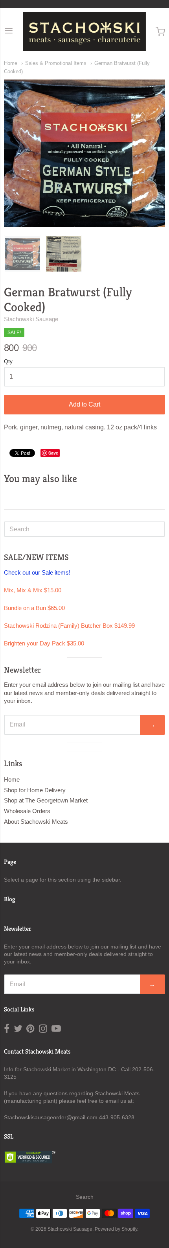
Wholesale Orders (27, 811)
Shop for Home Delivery (35, 790)
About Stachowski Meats (36, 821)
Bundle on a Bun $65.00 (34, 608)
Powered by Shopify (116, 1229)
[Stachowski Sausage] (84, 31)
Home (10, 63)
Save (53, 453)
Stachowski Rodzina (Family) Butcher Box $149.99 (69, 625)
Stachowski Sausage (31, 319)
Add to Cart (84, 404)
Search (85, 1197)
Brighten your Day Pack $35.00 (44, 643)
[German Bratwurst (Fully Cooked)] (22, 253)
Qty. (9, 361)
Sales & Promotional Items (55, 63)
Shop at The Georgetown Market (46, 800)
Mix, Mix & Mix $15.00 (32, 590)
